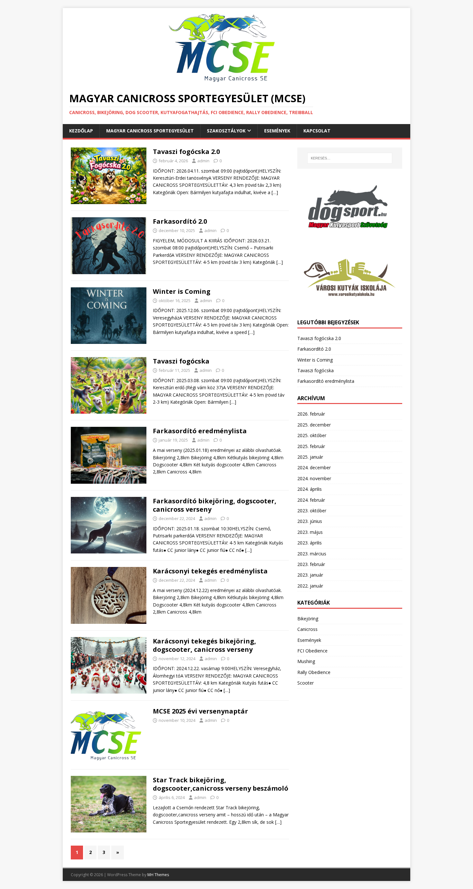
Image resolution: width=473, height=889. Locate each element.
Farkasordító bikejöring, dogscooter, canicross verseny (214, 505)
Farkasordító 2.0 (180, 221)
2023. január (310, 575)
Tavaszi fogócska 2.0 (186, 151)
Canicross (307, 629)
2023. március (311, 554)
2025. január (310, 457)
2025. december (314, 425)
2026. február (311, 414)
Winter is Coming (181, 291)
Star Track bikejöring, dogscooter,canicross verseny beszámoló (220, 784)
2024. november (314, 478)
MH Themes (158, 874)
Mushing (306, 661)
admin (203, 161)
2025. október (311, 435)
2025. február (311, 446)
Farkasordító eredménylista (200, 431)
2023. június (309, 521)
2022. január (310, 586)
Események (277, 131)
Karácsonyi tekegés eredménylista (210, 571)
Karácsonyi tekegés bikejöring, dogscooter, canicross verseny (204, 645)
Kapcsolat (316, 131)
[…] (275, 192)
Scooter (305, 683)
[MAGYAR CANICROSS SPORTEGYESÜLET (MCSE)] (229, 81)
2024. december (314, 467)
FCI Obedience (312, 651)
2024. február (311, 500)
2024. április (309, 489)
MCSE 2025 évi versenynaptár (200, 711)
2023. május (310, 532)
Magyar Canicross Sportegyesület (150, 131)
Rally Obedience (313, 672)
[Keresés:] (349, 158)
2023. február (311, 564)
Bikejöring (307, 618)
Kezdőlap (81, 131)
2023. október (311, 510)
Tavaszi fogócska (181, 361)
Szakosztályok (226, 131)
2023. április (309, 543)
